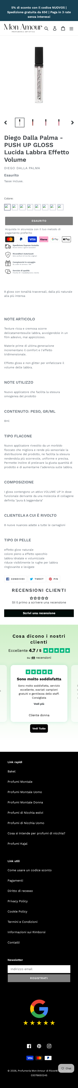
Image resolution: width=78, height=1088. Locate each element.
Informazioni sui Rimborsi (26, 932)
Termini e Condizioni (22, 922)
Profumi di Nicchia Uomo (26, 823)
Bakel (12, 771)
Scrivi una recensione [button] (39, 613)
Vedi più (39, 703)
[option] (19, 122)
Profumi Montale (20, 782)
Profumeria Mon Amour (31, 1070)
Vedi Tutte (39, 728)
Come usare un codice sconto (30, 870)
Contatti (14, 942)
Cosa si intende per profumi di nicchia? (36, 833)
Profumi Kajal (17, 843)
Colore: (8, 198)
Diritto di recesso (20, 891)
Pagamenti (15, 880)
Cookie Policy (17, 911)
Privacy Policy (18, 901)
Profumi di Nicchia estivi (25, 812)
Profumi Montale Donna (25, 802)
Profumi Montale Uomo (25, 792)
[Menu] (71, 28)
